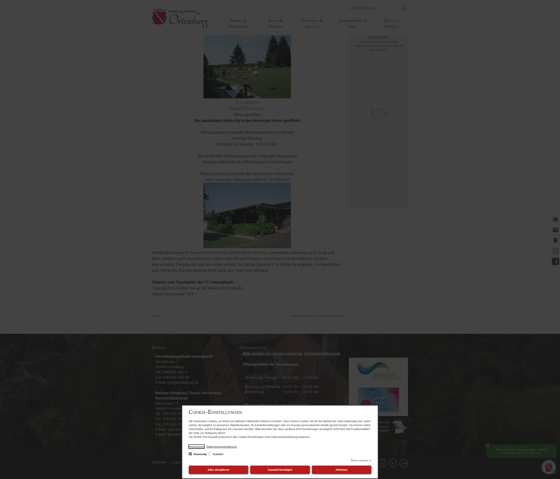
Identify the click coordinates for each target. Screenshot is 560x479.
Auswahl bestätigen (280, 469)
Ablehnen (341, 469)
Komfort (217, 454)
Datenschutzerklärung (221, 446)
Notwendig (200, 454)
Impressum (196, 446)
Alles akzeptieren (218, 469)
